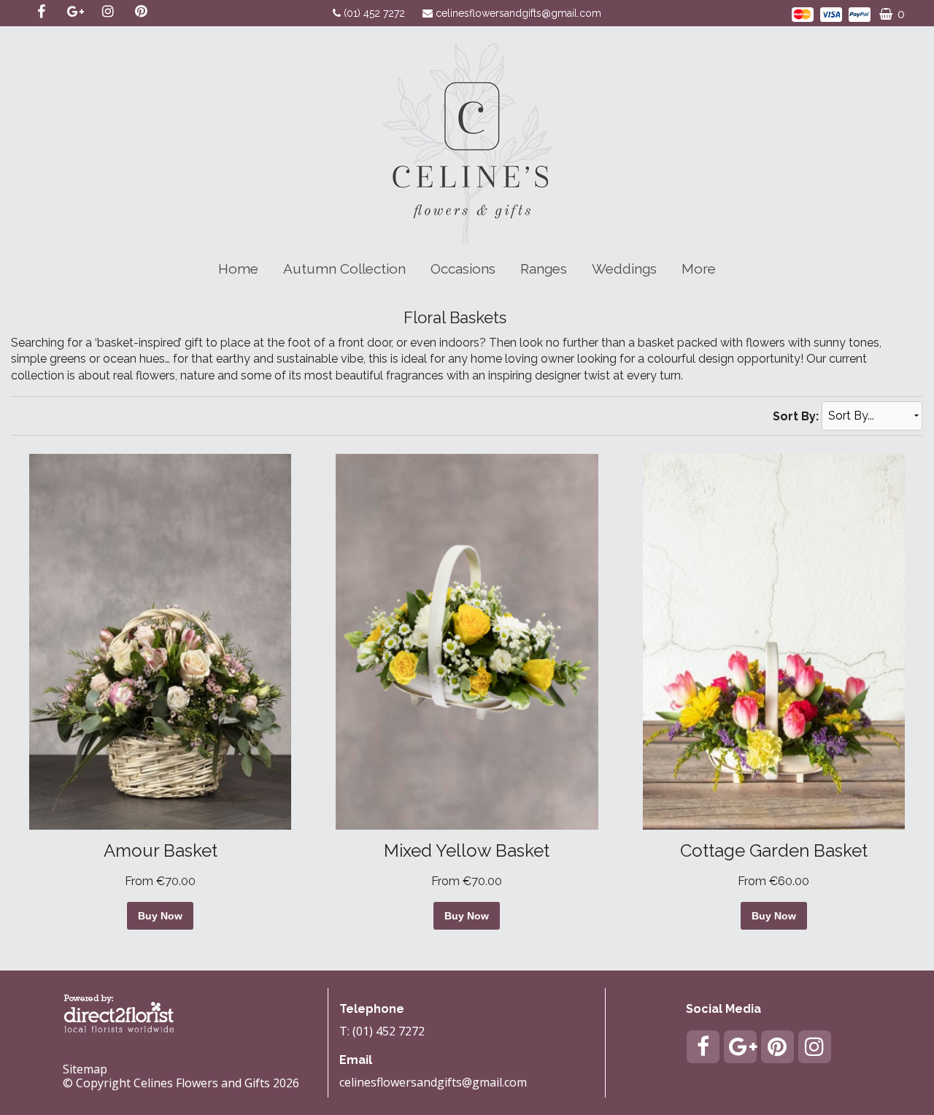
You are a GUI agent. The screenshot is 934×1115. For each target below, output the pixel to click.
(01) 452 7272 (376, 13)
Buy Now (160, 916)
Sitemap (85, 1069)
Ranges (543, 269)
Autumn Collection (344, 269)
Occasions (463, 269)
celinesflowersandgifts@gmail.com (518, 13)
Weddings (624, 269)
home (238, 269)
